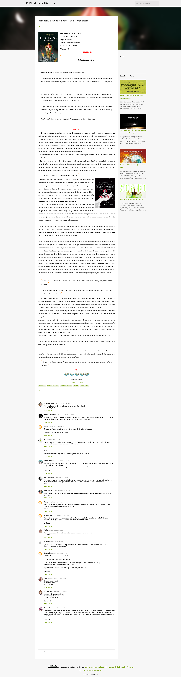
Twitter (80, 383)
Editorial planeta (52, 385)
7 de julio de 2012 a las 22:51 (63, 490)
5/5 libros (42, 385)
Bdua (46, 426)
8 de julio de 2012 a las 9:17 (56, 541)
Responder (48, 410)
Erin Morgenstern (66, 385)
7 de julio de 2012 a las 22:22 (62, 477)
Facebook (74, 383)
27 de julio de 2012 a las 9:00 (60, 608)
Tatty (46, 502)
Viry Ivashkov (49, 477)
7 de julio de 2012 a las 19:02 (56, 426)
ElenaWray (48, 591)
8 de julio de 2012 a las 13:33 (58, 578)
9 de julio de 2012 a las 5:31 (60, 591)
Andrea (46, 578)
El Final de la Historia (40, 3)
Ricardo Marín (49, 403)
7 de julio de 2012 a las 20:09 (59, 451)
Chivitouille (48, 461)
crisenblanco (48, 515)
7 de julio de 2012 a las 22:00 (61, 460)
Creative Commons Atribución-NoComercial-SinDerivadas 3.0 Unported (108, 667)
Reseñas (76, 385)
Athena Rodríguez (50, 415)
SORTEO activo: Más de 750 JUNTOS (131, 199)
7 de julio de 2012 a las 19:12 (53, 439)
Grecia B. (47, 553)
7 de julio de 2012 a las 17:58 (62, 403)
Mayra (46, 541)
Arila (46, 530)
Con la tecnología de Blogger (92, 670)
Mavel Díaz (48, 608)
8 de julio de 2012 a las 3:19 (56, 502)
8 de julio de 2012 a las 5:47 (61, 515)
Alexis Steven (49, 490)
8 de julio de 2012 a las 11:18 (59, 553)
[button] (39, 27)
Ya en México (84, 385)
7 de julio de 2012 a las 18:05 (66, 414)
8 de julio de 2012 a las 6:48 (55, 530)
